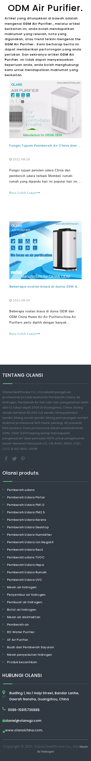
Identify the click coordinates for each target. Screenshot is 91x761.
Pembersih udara (20, 490)
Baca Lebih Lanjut (23, 192)
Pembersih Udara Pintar (26, 497)
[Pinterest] (23, 458)
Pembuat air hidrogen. (25, 602)
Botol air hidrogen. (22, 609)
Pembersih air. (18, 624)
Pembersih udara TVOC (26, 557)
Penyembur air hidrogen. (26, 594)
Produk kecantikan (22, 662)
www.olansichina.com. (24, 731)
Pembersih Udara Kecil (25, 549)
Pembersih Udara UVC (24, 580)
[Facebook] (6, 458)
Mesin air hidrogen (21, 587)
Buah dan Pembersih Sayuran (30, 647)
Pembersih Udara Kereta (26, 520)
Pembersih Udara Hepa (25, 565)
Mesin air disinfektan (23, 617)
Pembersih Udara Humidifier (29, 534)
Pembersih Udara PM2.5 (26, 512)
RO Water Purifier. (21, 632)
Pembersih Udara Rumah (26, 572)
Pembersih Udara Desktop (28, 527)
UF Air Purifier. (18, 640)
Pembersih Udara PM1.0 (25, 505)
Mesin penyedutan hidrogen (29, 654)
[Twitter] (15, 458)
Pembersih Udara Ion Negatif (30, 542)
